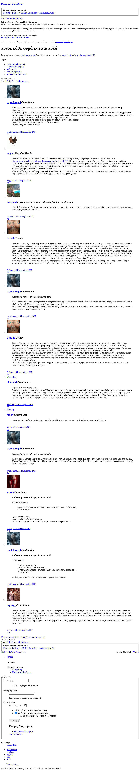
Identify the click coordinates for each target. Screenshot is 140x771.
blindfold (12, 382)
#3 (8, 219)
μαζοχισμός (12, 69)
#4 (8, 272)
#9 (8, 473)
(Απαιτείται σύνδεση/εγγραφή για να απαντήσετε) (22, 637)
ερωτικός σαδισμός (15, 67)
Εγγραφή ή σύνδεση (12, 4)
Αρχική (10, 754)
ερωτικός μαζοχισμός (16, 64)
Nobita (136, 652)
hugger (10, 153)
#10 (8, 531)
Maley (10, 414)
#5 (8, 318)
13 (17, 81)
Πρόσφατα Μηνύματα (21, 672)
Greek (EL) (12, 745)
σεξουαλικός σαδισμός (16, 74)
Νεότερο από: (9, 702)
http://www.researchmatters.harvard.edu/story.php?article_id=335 (40, 161)
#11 (8, 586)
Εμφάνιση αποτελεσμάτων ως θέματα (39, 716)
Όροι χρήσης (12, 764)
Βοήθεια (10, 752)
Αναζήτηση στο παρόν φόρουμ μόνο (33, 713)
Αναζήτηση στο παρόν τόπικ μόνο (32, 710)
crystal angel (66, 55)
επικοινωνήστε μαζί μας (64, 42)
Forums (10, 657)
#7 (8, 407)
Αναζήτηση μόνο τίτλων (27, 686)
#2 (8, 183)
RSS (9, 759)
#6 (8, 374)
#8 (8, 429)
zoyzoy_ (11, 605)
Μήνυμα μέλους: (10, 690)
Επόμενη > (24, 81)
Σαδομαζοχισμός (29, 55)
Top (8, 757)
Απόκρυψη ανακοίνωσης (12, 18)
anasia (10, 492)
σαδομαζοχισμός (14, 71)
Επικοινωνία (12, 749)
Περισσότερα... (15, 734)
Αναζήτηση (17, 670)
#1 (8, 134)
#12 (8, 632)
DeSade (11, 238)
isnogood (12, 201)
